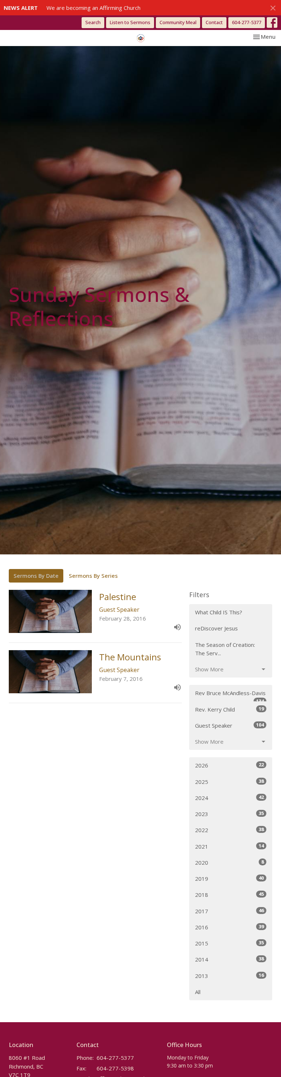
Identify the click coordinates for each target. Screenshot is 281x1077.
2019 (229, 878)
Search (93, 22)
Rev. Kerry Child (229, 709)
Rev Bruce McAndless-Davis (230, 695)
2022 (229, 830)
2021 (229, 846)
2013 (229, 975)
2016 (229, 927)
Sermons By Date (36, 575)
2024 (229, 797)
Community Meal (178, 22)
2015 (229, 943)
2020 (229, 862)
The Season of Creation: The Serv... (225, 649)
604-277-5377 (246, 22)
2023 (229, 814)
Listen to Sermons (130, 22)
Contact (214, 22)
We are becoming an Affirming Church (93, 7)
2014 (229, 959)
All (198, 992)
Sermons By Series (93, 575)
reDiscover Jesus (216, 628)
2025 (229, 781)
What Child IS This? (218, 612)
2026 (229, 765)
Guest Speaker (229, 725)
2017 (229, 911)
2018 (229, 894)
